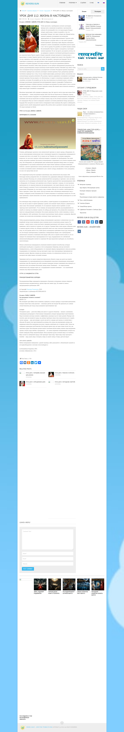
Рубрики (72, 3)
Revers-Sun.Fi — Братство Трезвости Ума (39, 727)
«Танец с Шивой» (91, 172)
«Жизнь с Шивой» (91, 170)
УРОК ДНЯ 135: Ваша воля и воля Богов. (92, 92)
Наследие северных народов (88, 191)
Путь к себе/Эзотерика (86, 200)
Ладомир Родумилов (32, 289)
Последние (98, 11)
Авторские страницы (85, 184)
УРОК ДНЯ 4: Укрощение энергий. (65, 382)
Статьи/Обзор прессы (86, 206)
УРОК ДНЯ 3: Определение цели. (35, 382)
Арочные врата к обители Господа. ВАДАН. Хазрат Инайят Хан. (92, 78)
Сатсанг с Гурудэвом (35, 19)
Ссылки (83, 3)
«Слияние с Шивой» (91, 168)
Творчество (83, 212)
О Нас (92, 3)
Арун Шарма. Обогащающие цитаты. (90, 187)
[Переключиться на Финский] (98, 3)
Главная (62, 3)
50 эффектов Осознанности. (93, 16)
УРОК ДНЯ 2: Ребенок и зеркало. (65, 373)
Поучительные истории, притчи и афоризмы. (92, 197)
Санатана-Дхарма (85, 203)
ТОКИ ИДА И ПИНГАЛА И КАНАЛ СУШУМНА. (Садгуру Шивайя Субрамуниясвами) (93, 26)
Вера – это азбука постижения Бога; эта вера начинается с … (93, 113)
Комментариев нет (48, 19)
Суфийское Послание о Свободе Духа (90, 209)
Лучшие (84, 11)
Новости (82, 194)
